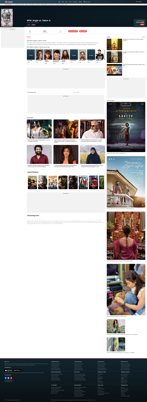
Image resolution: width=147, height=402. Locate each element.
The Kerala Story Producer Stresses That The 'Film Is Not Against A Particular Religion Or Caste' (92, 166)
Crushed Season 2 (53, 187)
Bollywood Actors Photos (78, 363)
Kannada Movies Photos (102, 368)
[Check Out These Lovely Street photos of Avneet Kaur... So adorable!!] (116, 344)
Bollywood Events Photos (125, 363)
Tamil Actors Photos (77, 366)
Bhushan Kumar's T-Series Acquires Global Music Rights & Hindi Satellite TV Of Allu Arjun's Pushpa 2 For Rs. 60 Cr (65, 141)
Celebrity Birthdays (101, 394)
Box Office (37, 4)
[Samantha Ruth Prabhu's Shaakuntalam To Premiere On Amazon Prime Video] (39, 128)
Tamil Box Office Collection (79, 377)
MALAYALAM (75, 1)
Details (29, 36)
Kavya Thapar (123, 382)
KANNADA (80, 1)
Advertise (88, 400)
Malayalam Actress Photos (56, 369)
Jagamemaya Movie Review (56, 387)
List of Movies (100, 390)
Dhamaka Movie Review (78, 390)
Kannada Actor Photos (78, 368)
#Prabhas (122, 387)
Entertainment (8, 4)
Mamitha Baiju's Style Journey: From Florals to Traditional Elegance (120, 208)
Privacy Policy (76, 400)
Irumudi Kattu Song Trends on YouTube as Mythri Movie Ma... (133, 40)
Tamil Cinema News (54, 377)
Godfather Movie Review (78, 396)
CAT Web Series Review (55, 388)
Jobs (66, 4)
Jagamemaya (32, 187)
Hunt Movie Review (77, 388)
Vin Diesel (99, 379)
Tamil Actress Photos (54, 366)
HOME (59, 1)
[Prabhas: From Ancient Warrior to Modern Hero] (126, 127)
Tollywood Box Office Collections (103, 393)
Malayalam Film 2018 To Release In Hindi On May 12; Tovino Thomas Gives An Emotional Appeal (38, 166)
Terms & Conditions (82, 400)
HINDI (63, 1)
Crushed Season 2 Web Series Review (57, 390)
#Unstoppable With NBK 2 (125, 396)
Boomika (103, 187)
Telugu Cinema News (55, 375)
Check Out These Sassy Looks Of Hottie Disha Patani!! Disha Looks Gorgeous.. (122, 334)
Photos (22, 4)
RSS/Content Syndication (55, 400)
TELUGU (70, 1)
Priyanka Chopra (124, 379)
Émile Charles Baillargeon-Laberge (56, 61)
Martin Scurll (99, 60)
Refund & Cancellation (69, 400)
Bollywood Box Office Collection (79, 375)
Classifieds (57, 4)
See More (143, 37)
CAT (42, 187)
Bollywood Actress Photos (55, 363)
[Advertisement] (13, 39)
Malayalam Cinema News (55, 379)
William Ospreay (47, 61)
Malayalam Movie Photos (102, 369)
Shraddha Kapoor (124, 375)
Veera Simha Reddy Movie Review (80, 387)
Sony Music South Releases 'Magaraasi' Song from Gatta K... (133, 52)
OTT (13, 4)
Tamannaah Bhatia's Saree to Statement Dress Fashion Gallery (119, 261)
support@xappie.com (8, 381)
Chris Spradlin (82, 60)
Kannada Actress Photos (55, 368)
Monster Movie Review (78, 393)
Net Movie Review (54, 393)
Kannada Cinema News (55, 378)
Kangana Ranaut (124, 377)
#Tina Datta (123, 394)
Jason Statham (100, 382)
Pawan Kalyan (100, 377)
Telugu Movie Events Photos (125, 365)
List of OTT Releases (101, 388)
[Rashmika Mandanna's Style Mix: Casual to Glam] (126, 289)
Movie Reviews (44, 4)
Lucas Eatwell (39, 60)
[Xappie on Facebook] (6, 378)
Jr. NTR (99, 375)
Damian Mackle (64, 61)
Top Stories (51, 4)
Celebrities (99, 387)
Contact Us (93, 400)
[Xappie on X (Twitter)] (8, 378)
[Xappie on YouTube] (11, 378)
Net (73, 187)
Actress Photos (55, 361)
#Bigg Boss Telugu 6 (124, 390)
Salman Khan (100, 374)
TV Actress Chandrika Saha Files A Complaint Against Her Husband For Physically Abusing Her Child (65, 166)
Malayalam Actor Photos (78, 369)
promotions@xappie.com (9, 380)
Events (62, 4)
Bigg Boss (17, 4)
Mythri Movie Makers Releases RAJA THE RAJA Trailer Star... (134, 65)
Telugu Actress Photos (55, 365)
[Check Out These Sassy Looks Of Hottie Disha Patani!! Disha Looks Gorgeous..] (116, 326)
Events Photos (124, 361)
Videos (26, 4)
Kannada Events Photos (125, 366)
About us (62, 400)
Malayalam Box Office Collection (80, 379)
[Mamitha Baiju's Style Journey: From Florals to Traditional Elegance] (126, 181)
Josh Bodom (90, 60)
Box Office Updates (101, 391)
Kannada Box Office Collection (79, 378)
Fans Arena (31, 4)
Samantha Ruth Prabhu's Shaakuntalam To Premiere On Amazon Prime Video (39, 140)
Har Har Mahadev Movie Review (79, 391)
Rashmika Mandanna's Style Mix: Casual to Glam (116, 316)
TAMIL (66, 1)
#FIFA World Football (124, 388)
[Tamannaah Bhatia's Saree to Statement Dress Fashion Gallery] (126, 235)
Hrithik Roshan (100, 378)
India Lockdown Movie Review (79, 394)
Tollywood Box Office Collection (79, 374)
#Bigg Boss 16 (123, 391)
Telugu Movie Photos (101, 365)
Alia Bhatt (122, 378)
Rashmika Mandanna (125, 374)
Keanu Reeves (100, 381)
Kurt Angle (29, 60)
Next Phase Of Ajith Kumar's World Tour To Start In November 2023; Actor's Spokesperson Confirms (91, 140)
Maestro (63, 187)
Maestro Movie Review (55, 391)
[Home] (9, 2)
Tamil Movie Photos (101, 366)
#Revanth (122, 393)
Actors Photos (78, 361)
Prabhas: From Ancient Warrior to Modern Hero (116, 153)
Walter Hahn (73, 60)
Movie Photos (101, 361)
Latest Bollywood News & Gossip (56, 374)
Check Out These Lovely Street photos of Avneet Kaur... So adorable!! (121, 352)
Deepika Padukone (124, 381)
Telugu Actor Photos (77, 365)
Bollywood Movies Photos (102, 363)
